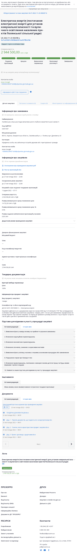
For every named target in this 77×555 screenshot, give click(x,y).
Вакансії (4, 496)
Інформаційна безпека (9, 511)
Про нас (4, 493)
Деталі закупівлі (8, 103)
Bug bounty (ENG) (7, 503)
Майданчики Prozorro (48, 493)
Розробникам (6, 526)
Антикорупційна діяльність (11, 537)
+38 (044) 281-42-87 (46, 526)
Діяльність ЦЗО (45, 503)
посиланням (31, 6)
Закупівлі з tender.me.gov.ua (50, 500)
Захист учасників (7, 534)
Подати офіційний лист (47, 537)
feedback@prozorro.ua (47, 534)
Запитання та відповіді (9, 541)
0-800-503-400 (44, 530)
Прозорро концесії (7, 507)
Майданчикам (6, 530)
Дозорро (43, 496)
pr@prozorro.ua (45, 547)
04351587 (5, 129)
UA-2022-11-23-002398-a (10, 38)
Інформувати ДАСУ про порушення (15, 92)
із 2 (38, 444)
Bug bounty (5, 500)
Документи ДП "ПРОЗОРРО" (11, 514)
